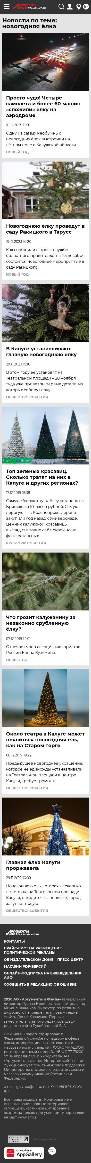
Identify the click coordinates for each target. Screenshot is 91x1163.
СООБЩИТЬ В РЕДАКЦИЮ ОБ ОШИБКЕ (40, 984)
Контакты (14, 941)
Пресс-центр (70, 959)
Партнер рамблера (45, 1139)
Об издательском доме (28, 959)
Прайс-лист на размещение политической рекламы (33, 950)
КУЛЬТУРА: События (26, 543)
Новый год (17, 152)
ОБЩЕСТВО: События (27, 397)
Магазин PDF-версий (25, 966)
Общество (16, 660)
